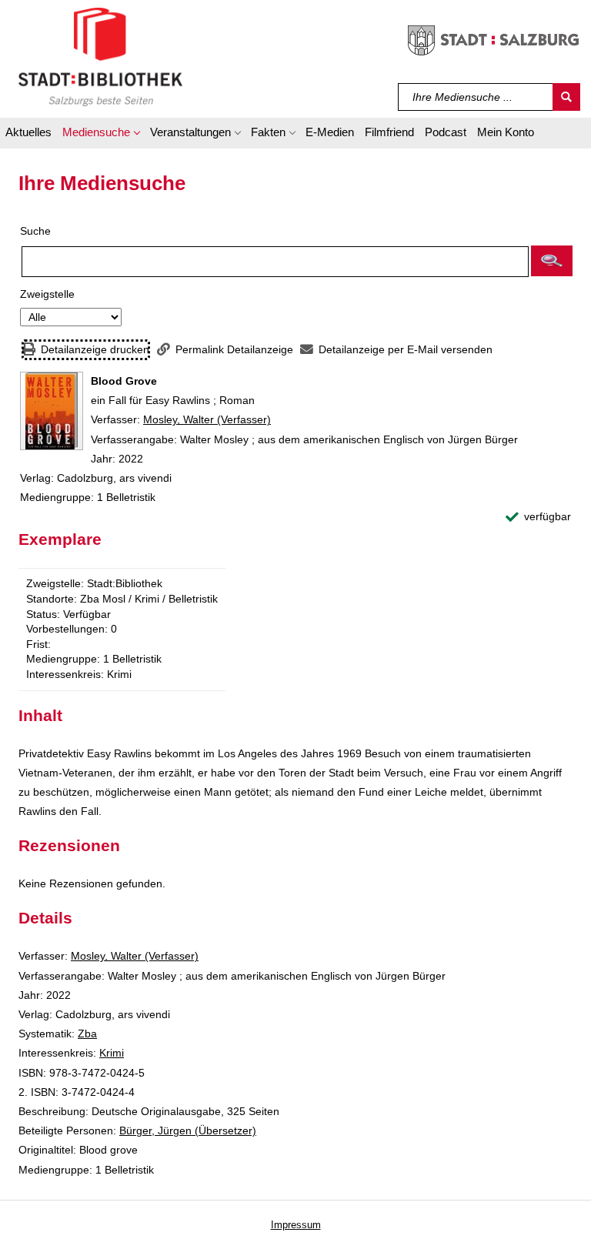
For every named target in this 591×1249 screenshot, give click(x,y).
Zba (87, 1033)
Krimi (111, 1053)
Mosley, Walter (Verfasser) (207, 419)
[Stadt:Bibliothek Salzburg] (100, 56)
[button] (101, 135)
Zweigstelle (47, 294)
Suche (35, 231)
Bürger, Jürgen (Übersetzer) (187, 1130)
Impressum (296, 1225)
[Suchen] (566, 97)
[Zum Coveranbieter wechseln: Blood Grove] (51, 411)
